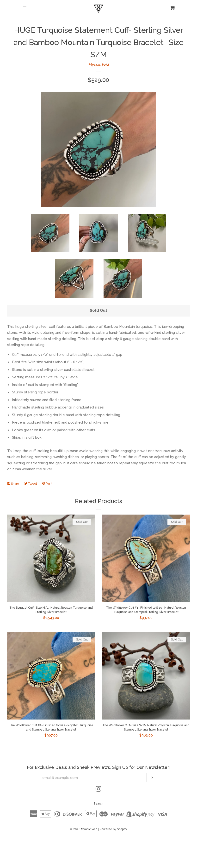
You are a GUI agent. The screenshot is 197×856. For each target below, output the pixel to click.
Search (98, 803)
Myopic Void (99, 64)
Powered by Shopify (113, 829)
